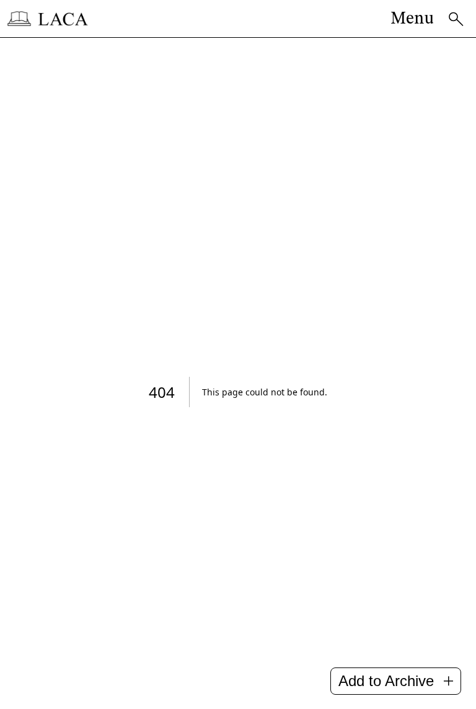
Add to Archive (386, 680)
